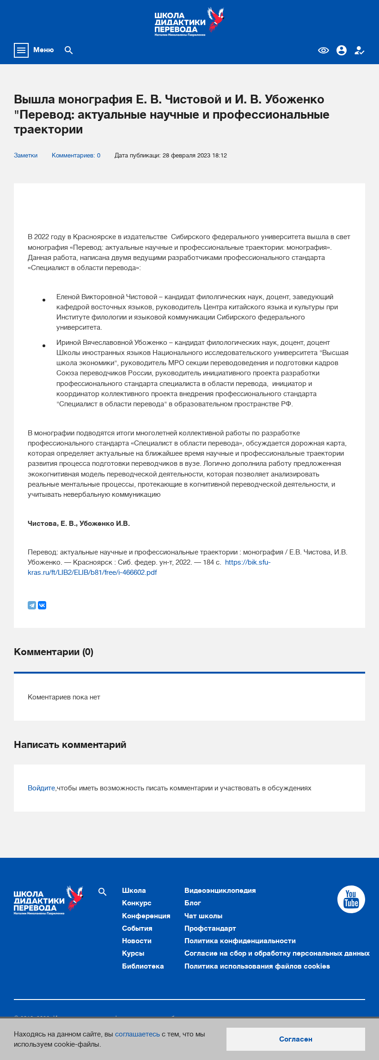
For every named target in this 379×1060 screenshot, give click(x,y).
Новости (137, 941)
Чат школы (203, 916)
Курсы (133, 953)
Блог (192, 903)
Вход (341, 50)
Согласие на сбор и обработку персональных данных (277, 953)
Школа (134, 890)
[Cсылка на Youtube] (351, 899)
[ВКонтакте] (42, 605)
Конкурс (137, 903)
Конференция (146, 916)
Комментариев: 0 (76, 155)
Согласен (295, 1039)
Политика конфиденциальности (240, 941)
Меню (43, 50)
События (137, 928)
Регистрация (359, 50)
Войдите (41, 788)
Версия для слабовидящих (323, 50)
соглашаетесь (137, 1034)
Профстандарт (210, 928)
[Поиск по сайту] (68, 50)
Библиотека (143, 966)
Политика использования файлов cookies (257, 966)
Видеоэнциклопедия (220, 890)
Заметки (25, 155)
